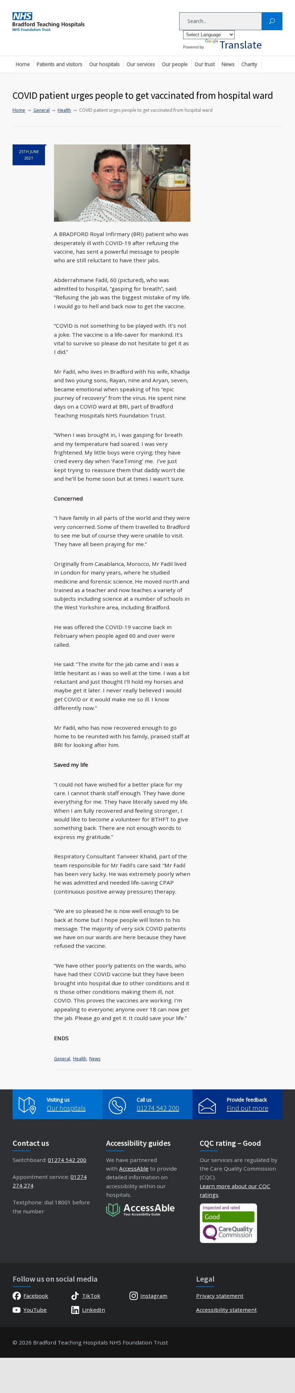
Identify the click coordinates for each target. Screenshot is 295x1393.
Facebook (35, 1295)
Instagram (153, 1295)
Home (23, 64)
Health (79, 1059)
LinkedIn (93, 1309)
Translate (240, 44)
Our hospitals (104, 64)
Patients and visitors (59, 64)
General (62, 1059)
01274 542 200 (158, 1107)
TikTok (91, 1295)
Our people (175, 64)
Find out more (247, 1107)
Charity (249, 64)
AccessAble (134, 1168)
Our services (141, 64)
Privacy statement (220, 1295)
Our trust (205, 64)
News (228, 64)
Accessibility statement (226, 1309)
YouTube (35, 1309)
